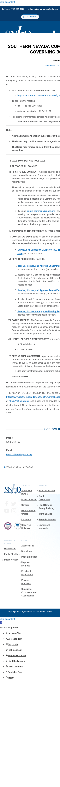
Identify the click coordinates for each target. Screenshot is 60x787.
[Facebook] (6, 503)
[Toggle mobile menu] (54, 31)
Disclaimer (26, 551)
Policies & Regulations (27, 573)
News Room (10, 548)
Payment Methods (25, 564)
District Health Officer (28, 512)
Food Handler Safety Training (46, 507)
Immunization (45, 514)
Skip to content (7, 2)
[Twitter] (13, 503)
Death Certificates (44, 498)
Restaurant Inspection (44, 527)
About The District (26, 492)
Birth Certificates (47, 490)
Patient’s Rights (29, 556)
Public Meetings (12, 554)
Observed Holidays (26, 527)
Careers (25, 505)
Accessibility (27, 545)
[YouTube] (6, 510)
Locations (26, 519)
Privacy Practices (26, 582)
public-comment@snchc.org (41, 211)
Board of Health (29, 499)
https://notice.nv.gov (19, 401)
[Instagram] (13, 510)
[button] (1, 622)
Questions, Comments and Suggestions (29, 592)
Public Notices (11, 559)
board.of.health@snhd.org (19, 454)
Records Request (47, 519)
